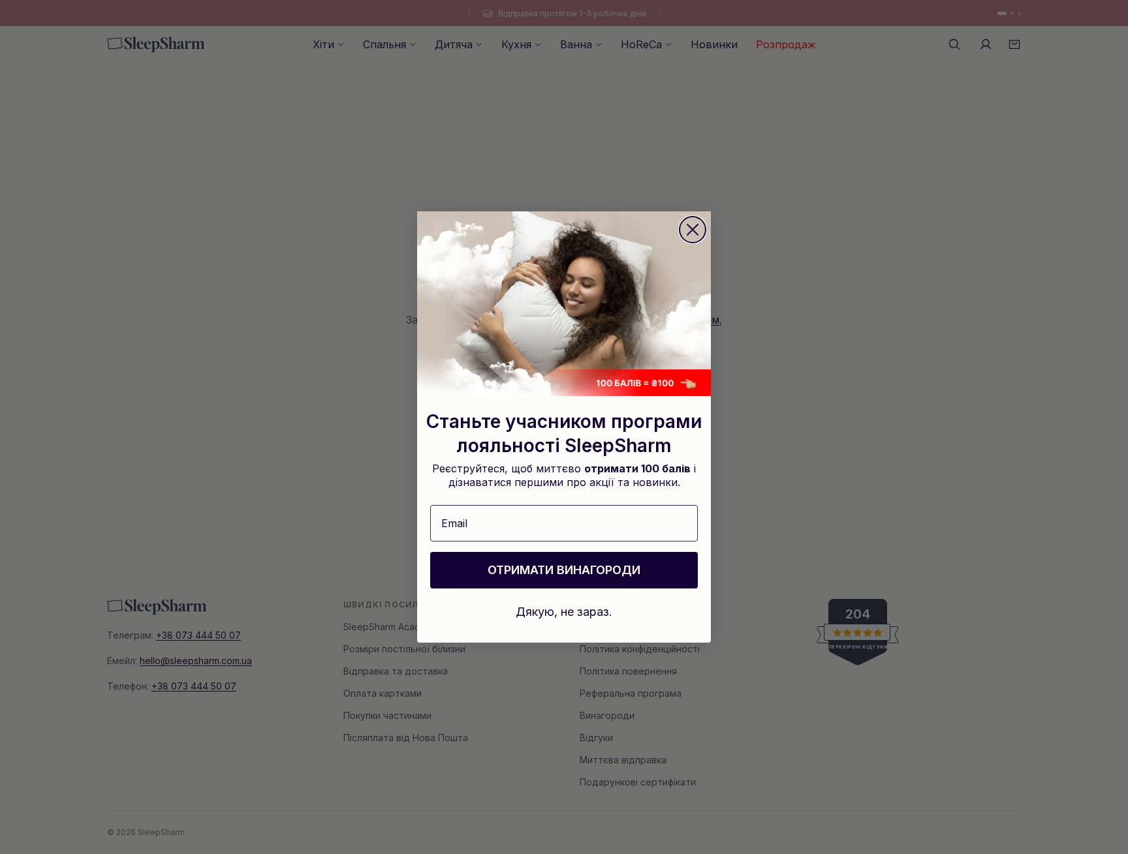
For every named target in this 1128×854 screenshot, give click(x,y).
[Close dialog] (693, 230)
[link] (564, 303)
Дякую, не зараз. (564, 611)
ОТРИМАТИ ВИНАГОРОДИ (564, 570)
